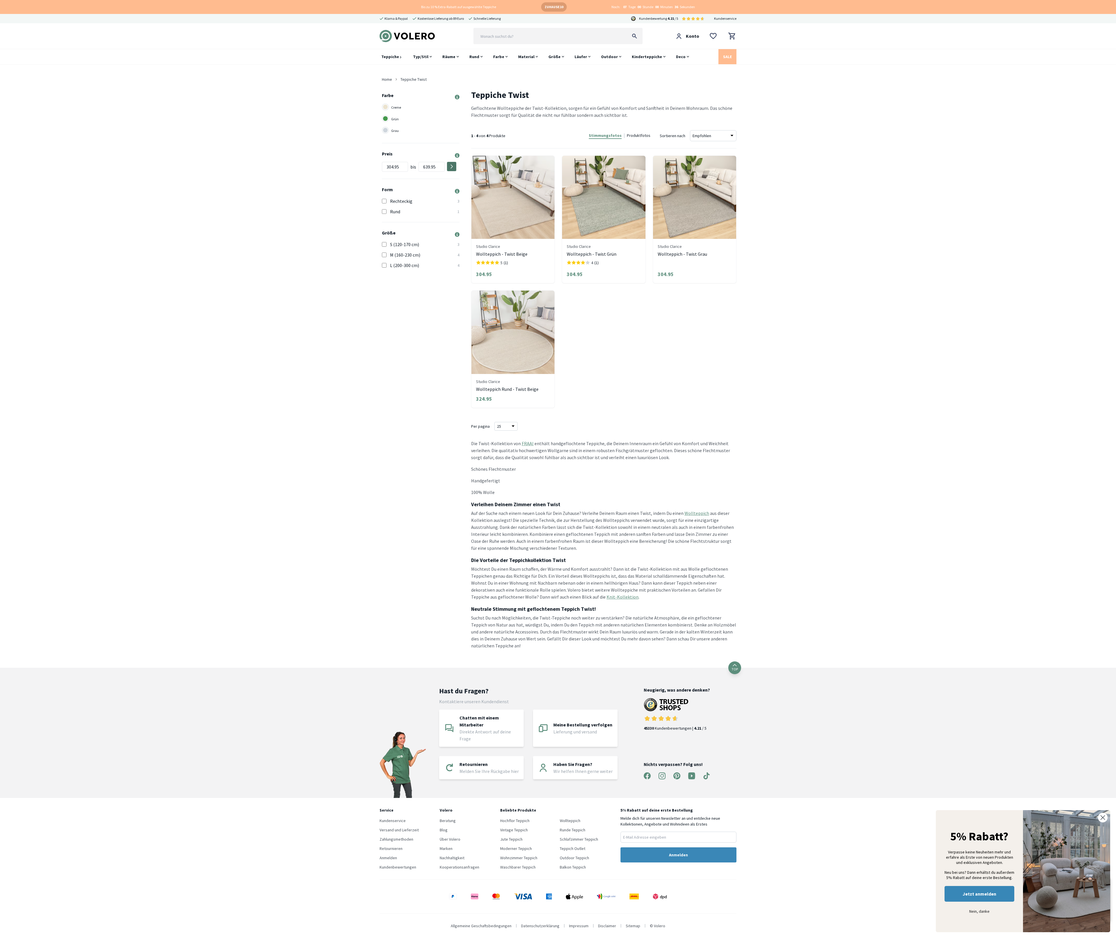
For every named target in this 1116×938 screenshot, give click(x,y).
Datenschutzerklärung (540, 925)
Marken (446, 848)
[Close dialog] (1103, 817)
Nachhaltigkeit (452, 857)
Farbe (498, 56)
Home (387, 79)
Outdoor (609, 56)
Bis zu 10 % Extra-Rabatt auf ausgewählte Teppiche (458, 7)
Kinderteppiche (647, 56)
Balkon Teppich (573, 867)
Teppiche (390, 56)
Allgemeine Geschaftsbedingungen (481, 925)
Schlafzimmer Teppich (579, 839)
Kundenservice (725, 18)
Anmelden (388, 857)
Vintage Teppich (514, 830)
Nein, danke (979, 911)
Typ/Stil (420, 56)
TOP (735, 669)
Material (526, 56)
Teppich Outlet (572, 848)
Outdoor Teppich (574, 857)
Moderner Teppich (516, 848)
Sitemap (633, 925)
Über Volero (450, 839)
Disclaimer (607, 925)
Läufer (581, 56)
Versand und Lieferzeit (399, 830)
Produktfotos (638, 135)
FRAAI (528, 443)
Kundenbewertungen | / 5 (675, 728)
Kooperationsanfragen (459, 867)
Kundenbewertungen (398, 867)
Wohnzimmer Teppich (518, 857)
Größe (554, 56)
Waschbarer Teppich (518, 867)
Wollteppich (696, 513)
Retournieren (391, 848)
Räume (448, 56)
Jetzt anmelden (979, 894)
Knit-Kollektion (623, 597)
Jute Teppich (511, 839)
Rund (474, 56)
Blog (444, 830)
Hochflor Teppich (515, 820)
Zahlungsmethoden (396, 839)
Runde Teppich (572, 830)
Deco (681, 56)
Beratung (448, 820)
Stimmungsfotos (605, 135)
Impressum (579, 925)
